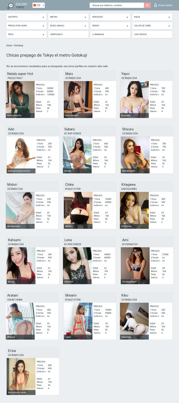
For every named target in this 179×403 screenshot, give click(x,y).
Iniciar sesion (165, 5)
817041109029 (72, 133)
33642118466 (15, 299)
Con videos (140, 34)
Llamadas (98, 34)
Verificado (56, 34)
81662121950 (73, 188)
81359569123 (130, 244)
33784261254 (73, 78)
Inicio (9, 45)
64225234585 (129, 188)
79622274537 (15, 78)
